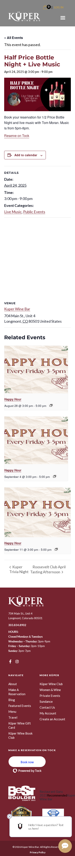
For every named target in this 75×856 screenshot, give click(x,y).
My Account (48, 713)
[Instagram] (17, 661)
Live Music (13, 211)
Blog (11, 700)
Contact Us (47, 707)
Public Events (34, 211)
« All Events (13, 37)
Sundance (46, 701)
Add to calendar (25, 155)
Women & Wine (50, 690)
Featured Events (19, 706)
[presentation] (36, 370)
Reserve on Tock (16, 135)
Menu (12, 711)
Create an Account (52, 719)
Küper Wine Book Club (20, 735)
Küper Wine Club (51, 684)
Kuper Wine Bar (17, 309)
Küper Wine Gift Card (19, 725)
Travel (12, 717)
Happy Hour (12, 399)
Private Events (50, 695)
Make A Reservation (16, 692)
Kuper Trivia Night (19, 569)
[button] (63, 18)
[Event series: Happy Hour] (51, 405)
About (12, 684)
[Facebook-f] (10, 661)
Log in (59, 7)
